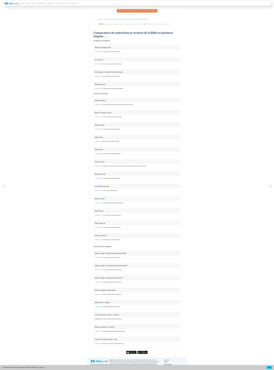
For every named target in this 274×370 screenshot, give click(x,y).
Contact (166, 361)
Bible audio (112, 360)
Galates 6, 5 (98, 141)
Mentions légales (168, 364)
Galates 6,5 (98, 129)
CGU (165, 363)
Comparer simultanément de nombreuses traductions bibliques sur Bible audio (121, 19)
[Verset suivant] (270, 186)
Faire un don (167, 360)
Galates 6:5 (98, 51)
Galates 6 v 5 (98, 202)
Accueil (99, 19)
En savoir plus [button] (41, 367)
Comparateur (42, 3)
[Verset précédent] (3, 186)
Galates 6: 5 (98, 88)
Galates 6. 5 (98, 76)
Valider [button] (269, 367)
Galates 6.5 (98, 64)
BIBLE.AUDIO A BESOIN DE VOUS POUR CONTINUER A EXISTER (138, 10)
